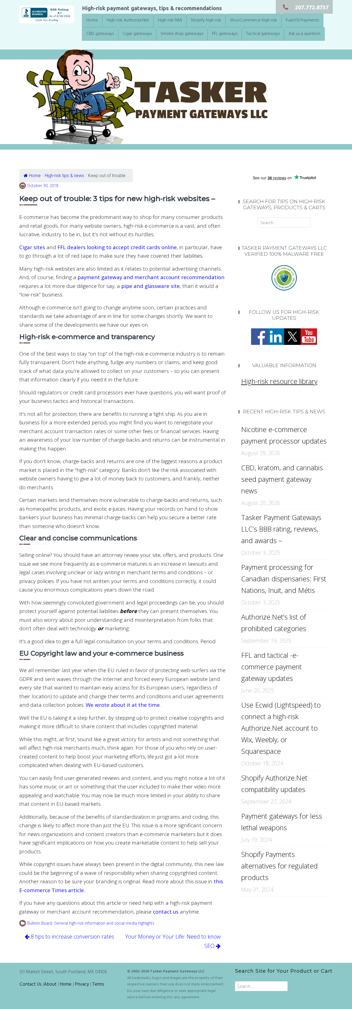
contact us (165, 911)
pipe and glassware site (150, 285)
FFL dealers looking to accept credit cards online (117, 247)
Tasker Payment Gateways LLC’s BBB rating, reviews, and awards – (281, 529)
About (50, 984)
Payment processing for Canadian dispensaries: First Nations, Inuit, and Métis (283, 578)
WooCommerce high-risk (253, 20)
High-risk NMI (170, 20)
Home (92, 20)
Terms (98, 984)
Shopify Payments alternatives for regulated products (279, 865)
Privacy (82, 984)
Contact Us (31, 984)
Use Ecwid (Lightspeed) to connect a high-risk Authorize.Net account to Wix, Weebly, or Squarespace (281, 728)
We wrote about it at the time (123, 704)
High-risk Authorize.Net (128, 20)
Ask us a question (304, 33)
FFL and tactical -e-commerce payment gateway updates (271, 666)
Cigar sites (32, 247)
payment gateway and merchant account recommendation (151, 277)
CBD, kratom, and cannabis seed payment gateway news (282, 479)
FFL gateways (224, 33)
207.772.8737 (312, 7)
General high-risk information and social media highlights (104, 923)
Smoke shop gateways (182, 33)
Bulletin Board (39, 923)
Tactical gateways (263, 33)
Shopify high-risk (206, 20)
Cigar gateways (137, 33)
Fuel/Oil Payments (302, 20)
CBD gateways (100, 33)
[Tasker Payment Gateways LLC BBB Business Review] (46, 14)
